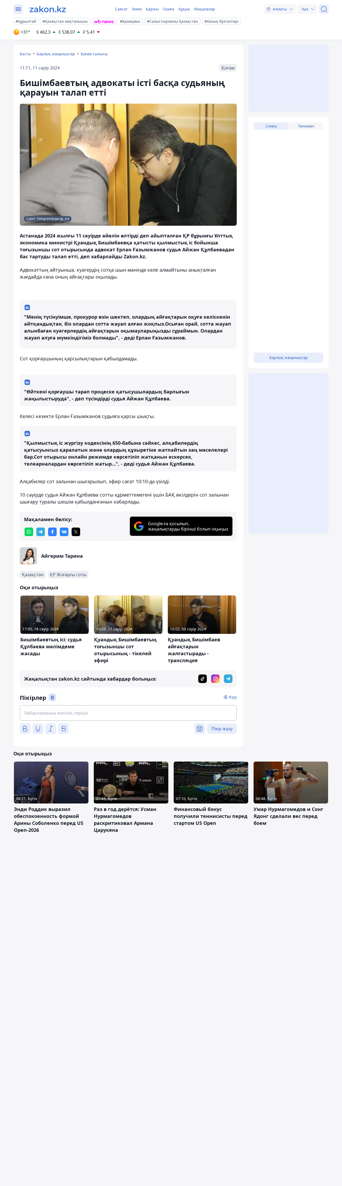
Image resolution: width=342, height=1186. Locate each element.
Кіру (233, 697)
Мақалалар (204, 8)
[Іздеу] (324, 9)
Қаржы (152, 8)
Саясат (121, 8)
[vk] (64, 532)
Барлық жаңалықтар (56, 53)
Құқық (184, 8)
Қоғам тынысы (94, 53)
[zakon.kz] (47, 9)
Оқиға (168, 8)
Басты (25, 53)
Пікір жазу (221, 729)
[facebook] (52, 532)
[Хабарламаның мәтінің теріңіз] (128, 713)
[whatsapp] (29, 532)
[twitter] (76, 532)
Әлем (137, 8)
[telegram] (40, 532)
